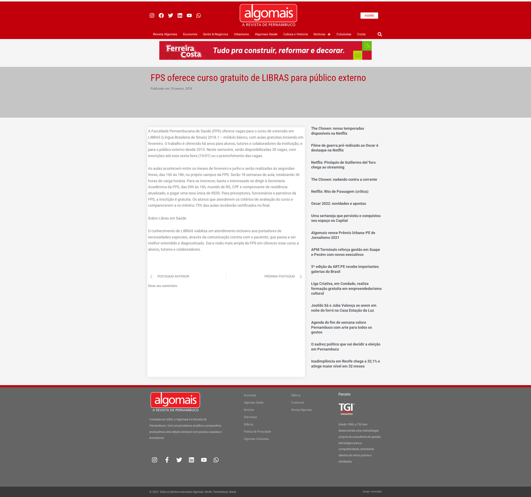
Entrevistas (250, 417)
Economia (190, 34)
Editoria (248, 424)
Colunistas (343, 34)
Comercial (297, 402)
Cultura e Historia (295, 34)
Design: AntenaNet (372, 491)
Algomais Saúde (266, 34)
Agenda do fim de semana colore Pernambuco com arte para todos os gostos (341, 327)
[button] (380, 34)
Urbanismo (241, 34)
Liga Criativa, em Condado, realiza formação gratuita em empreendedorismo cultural (346, 288)
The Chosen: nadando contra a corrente (344, 179)
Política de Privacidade (257, 432)
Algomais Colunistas (256, 439)
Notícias (319, 34)
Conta (361, 34)
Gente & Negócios (215, 34)
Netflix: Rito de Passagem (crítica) (339, 191)
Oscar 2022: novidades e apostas (338, 203)
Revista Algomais (165, 34)
